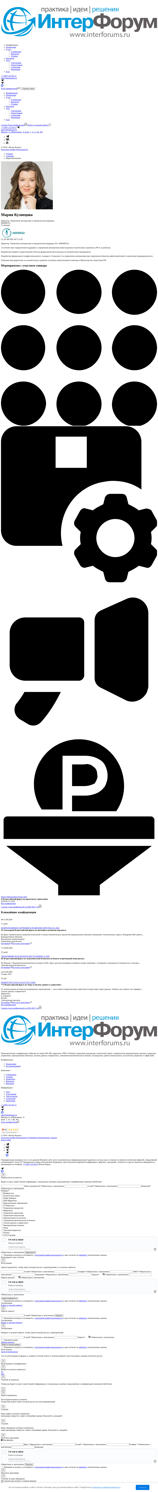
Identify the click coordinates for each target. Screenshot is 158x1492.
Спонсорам (15, 67)
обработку (83, 1255)
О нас (8, 49)
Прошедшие (11, 47)
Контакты (10, 58)
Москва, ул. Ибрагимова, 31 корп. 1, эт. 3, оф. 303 (22, 132)
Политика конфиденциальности (14, 149)
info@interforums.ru (9, 78)
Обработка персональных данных (43, 1138)
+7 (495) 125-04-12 (8, 76)
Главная (9, 154)
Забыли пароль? (7, 1342)
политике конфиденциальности (106, 1487)
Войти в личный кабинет (11, 1305)
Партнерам (15, 69)
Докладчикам (16, 65)
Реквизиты (10, 1079)
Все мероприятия (13, 1066)
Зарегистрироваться (9, 1352)
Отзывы (14, 56)
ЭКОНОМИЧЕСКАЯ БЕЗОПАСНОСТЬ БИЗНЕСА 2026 (25, 956)
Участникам (16, 63)
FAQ (8, 60)
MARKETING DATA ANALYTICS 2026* (18, 982)
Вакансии (15, 54)
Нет (2, 1374)
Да (2, 1372)
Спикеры (10, 156)
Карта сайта (6, 1140)
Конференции (12, 93)
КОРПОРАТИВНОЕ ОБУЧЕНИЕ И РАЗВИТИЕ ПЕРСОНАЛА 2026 (30, 928)
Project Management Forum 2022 (14, 897)
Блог (8, 72)
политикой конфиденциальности (49, 1255)
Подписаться (30, 1252)
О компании (16, 52)
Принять (142, 1487)
